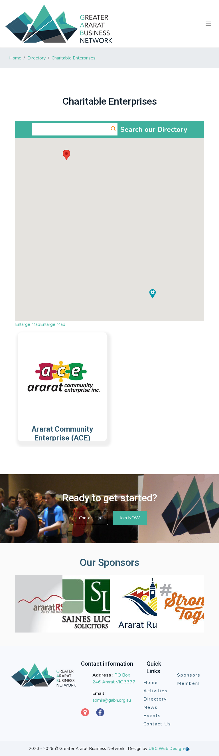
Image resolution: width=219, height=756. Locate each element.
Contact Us (90, 518)
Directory (36, 58)
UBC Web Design (166, 748)
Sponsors (188, 675)
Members (188, 683)
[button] (66, 155)
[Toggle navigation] (208, 23)
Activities (155, 691)
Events (152, 716)
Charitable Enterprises (74, 58)
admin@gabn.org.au (111, 700)
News (150, 707)
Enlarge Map (27, 324)
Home (15, 58)
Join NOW (130, 518)
